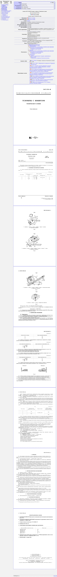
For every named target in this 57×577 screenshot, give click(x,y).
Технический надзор (6, 16)
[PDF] (27, 18)
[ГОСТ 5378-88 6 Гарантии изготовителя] (34, 478)
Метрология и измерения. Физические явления (40, 58)
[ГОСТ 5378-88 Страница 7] (34, 539)
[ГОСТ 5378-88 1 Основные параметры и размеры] (34, 175)
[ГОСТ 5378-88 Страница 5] (34, 417)
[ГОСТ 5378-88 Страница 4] (34, 357)
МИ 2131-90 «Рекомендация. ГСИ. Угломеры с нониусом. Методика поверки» (40, 83)
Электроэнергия (5, 19)
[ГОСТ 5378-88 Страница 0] (34, 115)
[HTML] (33, 14)
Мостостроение (5, 12)
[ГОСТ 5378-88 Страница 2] (34, 236)
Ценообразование (5, 17)
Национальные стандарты (5, 14)
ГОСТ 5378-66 (34, 60)
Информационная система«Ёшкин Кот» (6, 2)
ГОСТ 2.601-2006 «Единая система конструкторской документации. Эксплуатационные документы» (41, 80)
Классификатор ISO (6, 11)
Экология (4, 18)
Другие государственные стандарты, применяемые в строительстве (41, 57)
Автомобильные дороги (6, 10)
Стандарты (32, 55)
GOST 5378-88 (32, 19)
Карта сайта (55, 575)
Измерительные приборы (36, 53)
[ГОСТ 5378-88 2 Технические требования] (34, 296)
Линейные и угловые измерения (37, 52)
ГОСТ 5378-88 (32, 18)
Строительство (5, 15)
